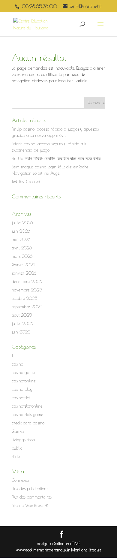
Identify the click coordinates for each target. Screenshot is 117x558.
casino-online (24, 381)
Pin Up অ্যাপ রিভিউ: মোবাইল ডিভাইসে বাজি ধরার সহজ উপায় (56, 158)
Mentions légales (86, 549)
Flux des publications (30, 488)
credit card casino (28, 423)
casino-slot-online (27, 406)
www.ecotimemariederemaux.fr (43, 549)
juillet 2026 (22, 222)
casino (17, 364)
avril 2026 (22, 248)
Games (18, 431)
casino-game (23, 372)
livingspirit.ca (23, 439)
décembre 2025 (27, 281)
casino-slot (21, 397)
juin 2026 (21, 231)
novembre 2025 (27, 290)
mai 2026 (21, 239)
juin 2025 (21, 332)
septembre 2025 (27, 306)
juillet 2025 (22, 323)
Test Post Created (26, 181)
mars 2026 (22, 256)
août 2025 (22, 315)
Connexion (21, 480)
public (17, 448)
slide (16, 456)
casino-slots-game (27, 414)
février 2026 (23, 264)
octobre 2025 (24, 298)
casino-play (22, 389)
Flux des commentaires (32, 497)
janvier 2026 (24, 273)
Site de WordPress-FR (30, 505)
